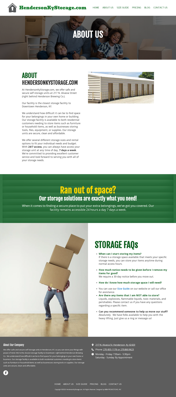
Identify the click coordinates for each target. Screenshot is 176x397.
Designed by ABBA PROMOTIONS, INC (108, 389)
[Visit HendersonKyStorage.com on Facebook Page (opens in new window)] (5, 372)
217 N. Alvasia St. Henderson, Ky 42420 (115, 344)
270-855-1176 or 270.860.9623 (118, 349)
